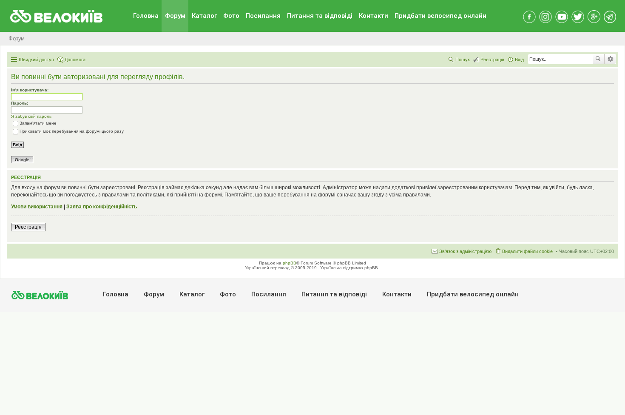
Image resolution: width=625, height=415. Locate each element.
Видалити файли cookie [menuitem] (527, 251)
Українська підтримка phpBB (349, 267)
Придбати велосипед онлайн (440, 16)
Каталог (204, 16)
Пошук (598, 59)
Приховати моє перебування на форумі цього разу (72, 131)
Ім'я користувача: (29, 90)
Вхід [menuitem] (519, 59)
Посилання (263, 16)
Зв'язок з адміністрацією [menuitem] (465, 251)
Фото (231, 16)
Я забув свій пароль (31, 116)
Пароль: (19, 103)
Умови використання (36, 207)
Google (22, 159)
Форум (175, 16)
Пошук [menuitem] (462, 59)
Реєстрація (28, 227)
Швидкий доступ (36, 59)
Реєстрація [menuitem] (492, 59)
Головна (146, 16)
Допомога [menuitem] (75, 59)
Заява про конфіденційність (101, 207)
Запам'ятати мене (38, 123)
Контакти (373, 16)
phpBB (289, 263)
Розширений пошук (610, 59)
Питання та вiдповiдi (319, 16)
